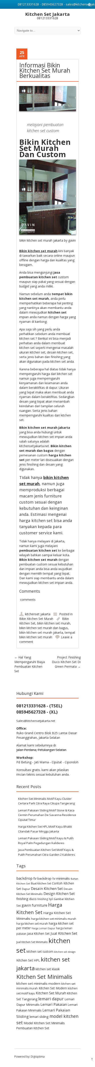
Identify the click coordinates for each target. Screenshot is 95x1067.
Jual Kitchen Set (64, 933)
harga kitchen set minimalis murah (53, 919)
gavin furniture (34, 905)
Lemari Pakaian (53, 1004)
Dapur (26, 889)
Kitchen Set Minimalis (44, 977)
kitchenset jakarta (37, 614)
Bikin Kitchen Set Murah (36, 619)
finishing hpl (45, 899)
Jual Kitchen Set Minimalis (32, 942)
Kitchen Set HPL (28, 960)
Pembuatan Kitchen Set (32, 1028)
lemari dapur (51, 998)
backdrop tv (26, 878)
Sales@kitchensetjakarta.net (35, 721)
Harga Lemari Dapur (43, 928)
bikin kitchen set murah (53, 623)
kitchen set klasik (48, 969)
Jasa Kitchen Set (38, 933)
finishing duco (26, 899)
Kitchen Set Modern (53, 988)
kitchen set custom (40, 951)
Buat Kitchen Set (41, 883)
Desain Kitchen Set (47, 888)
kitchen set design (65, 951)
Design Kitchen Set (59, 893)
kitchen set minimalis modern (38, 983)
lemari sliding (39, 1017)
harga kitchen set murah (32, 923)
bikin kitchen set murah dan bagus (43, 628)
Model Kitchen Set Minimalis (44, 1023)
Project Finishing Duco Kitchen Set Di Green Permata (66, 662)
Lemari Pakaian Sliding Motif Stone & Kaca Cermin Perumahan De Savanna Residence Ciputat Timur (47, 815)
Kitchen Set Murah (51, 993)
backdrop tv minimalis (53, 878)
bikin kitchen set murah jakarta (41, 632)
